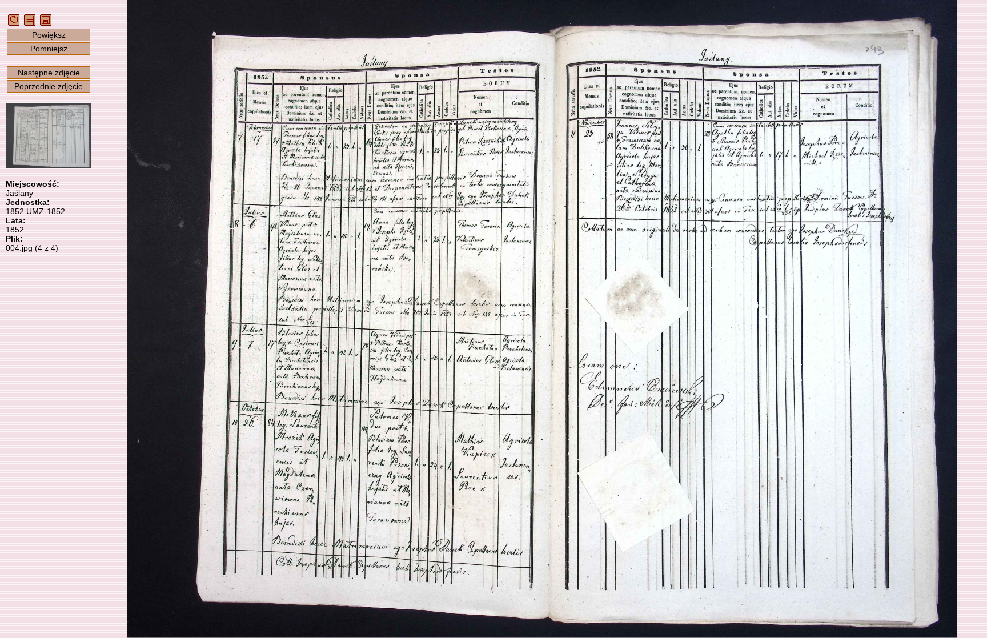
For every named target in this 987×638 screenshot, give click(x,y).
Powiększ (49, 34)
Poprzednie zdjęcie (48, 86)
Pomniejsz (48, 48)
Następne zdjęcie (49, 72)
